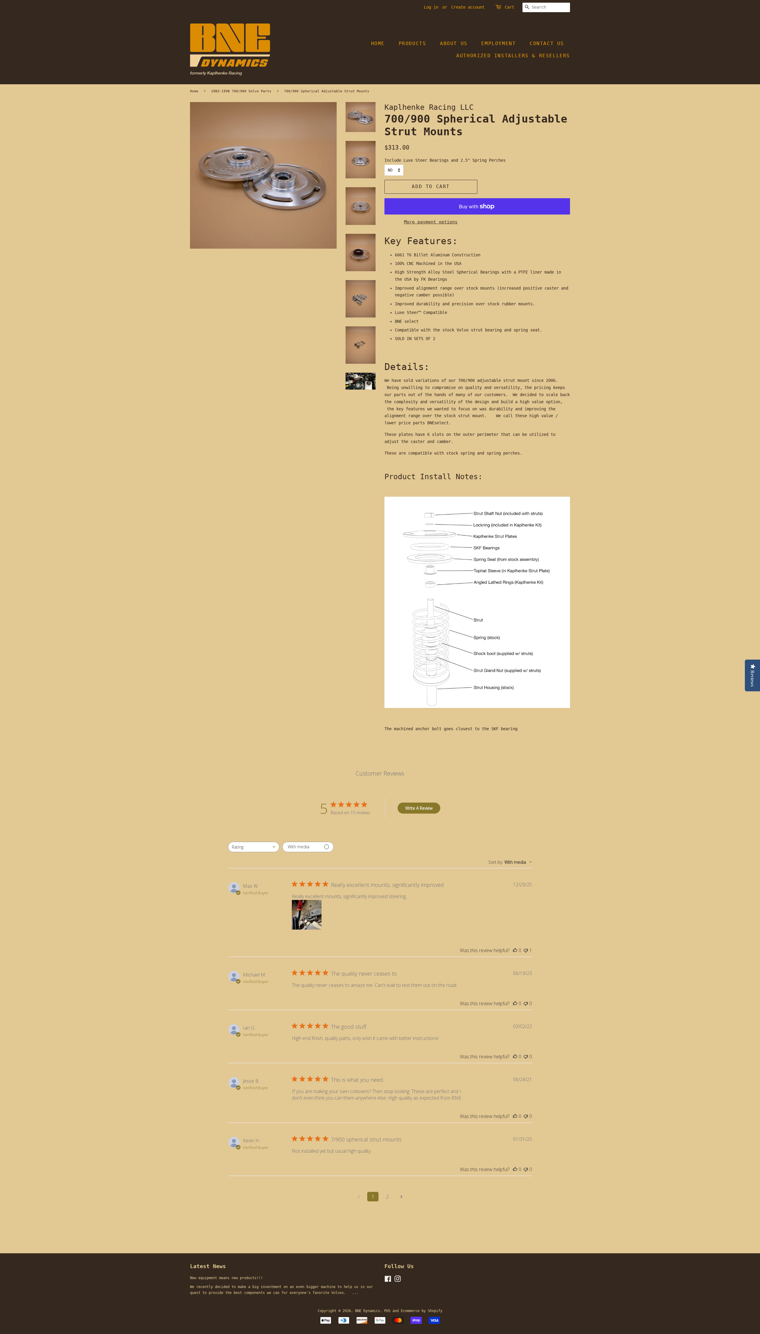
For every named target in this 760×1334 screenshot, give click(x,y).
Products (412, 43)
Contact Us (547, 43)
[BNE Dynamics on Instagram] (397, 1280)
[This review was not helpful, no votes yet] (526, 1003)
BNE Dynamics (367, 1311)
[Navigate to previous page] (358, 1196)
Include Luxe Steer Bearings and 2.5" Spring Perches (445, 160)
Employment (498, 43)
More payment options (430, 222)
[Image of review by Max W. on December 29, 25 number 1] (307, 915)
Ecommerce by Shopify (421, 1311)
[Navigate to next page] (401, 1196)
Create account (467, 7)
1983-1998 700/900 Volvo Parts (241, 91)
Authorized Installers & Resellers (513, 55)
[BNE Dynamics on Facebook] (387, 1280)
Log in (431, 7)
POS (387, 1311)
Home (378, 43)
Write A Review (419, 808)
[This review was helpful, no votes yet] (515, 950)
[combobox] (253, 847)
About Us (454, 43)
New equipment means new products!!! (226, 1278)
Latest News (208, 1266)
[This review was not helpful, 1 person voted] (526, 950)
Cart (509, 7)
